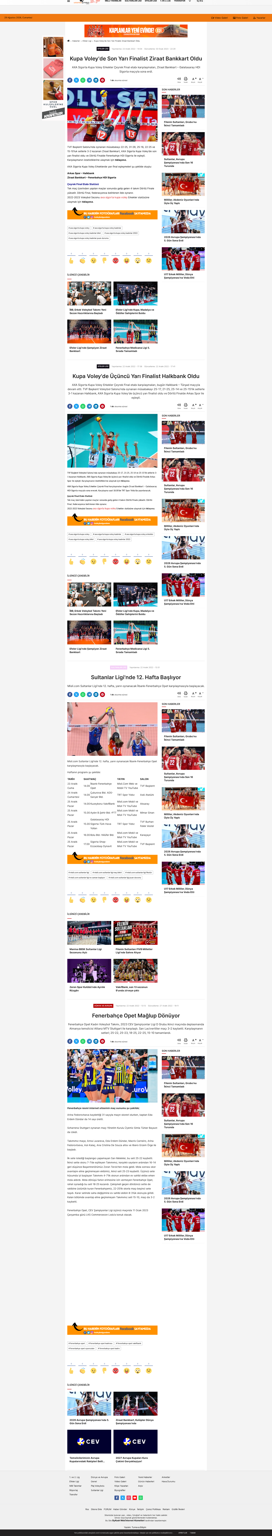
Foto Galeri (242, 17)
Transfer (73, 1494)
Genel (94, 1481)
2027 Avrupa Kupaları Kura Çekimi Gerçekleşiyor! (132, 1460)
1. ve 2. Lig (74, 1477)
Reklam (166, 1509)
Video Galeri (221, 17)
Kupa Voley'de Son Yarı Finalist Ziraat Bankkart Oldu (117, 41)
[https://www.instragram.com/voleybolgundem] (129, 1498)
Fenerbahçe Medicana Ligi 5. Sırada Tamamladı (133, 349)
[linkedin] (95, 80)
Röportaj (73, 1490)
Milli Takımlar (75, 1486)
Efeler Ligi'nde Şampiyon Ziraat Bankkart (88, 349)
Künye (132, 1509)
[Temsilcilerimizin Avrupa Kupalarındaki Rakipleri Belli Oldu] (89, 1442)
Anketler (166, 1477)
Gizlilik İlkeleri (178, 1509)
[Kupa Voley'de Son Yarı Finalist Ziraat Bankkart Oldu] (112, 114)
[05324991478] (141, 1498)
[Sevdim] (93, 256)
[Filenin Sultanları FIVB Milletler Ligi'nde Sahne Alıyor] (135, 933)
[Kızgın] (115, 256)
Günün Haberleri (146, 1481)
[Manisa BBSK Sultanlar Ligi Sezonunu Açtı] (89, 933)
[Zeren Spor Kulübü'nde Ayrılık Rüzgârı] (89, 971)
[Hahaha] (127, 256)
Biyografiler (119, 1490)
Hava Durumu (168, 1481)
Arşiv (140, 1486)
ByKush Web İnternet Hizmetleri (128, 1520)
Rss (87, 1509)
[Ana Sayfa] (68, 41)
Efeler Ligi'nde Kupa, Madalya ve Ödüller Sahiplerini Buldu (135, 311)
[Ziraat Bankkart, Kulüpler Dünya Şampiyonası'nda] (135, 1404)
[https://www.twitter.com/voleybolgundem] (123, 1498)
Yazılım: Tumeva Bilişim (135, 1527)
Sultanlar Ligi (97, 1490)
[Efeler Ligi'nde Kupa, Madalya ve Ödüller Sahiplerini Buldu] (135, 293)
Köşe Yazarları (121, 1486)
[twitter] (76, 80)
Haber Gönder (120, 1509)
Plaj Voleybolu (97, 1486)
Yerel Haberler (145, 1477)
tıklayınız (87, 201)
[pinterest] (102, 80)
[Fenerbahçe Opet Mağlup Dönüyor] (112, 1076)
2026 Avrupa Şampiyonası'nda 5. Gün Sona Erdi (89, 1422)
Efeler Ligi (87, 41)
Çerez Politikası (153, 1509)
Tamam (193, 1533)
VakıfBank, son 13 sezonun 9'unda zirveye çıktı (132, 989)
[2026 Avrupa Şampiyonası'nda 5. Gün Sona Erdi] (89, 1404)
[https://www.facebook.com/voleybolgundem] (116, 1498)
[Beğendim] (71, 256)
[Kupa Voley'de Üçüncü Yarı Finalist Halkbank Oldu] (112, 440)
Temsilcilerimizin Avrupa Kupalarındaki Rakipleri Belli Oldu (86, 1460)
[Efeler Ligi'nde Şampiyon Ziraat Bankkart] (89, 331)
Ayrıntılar (182, 1533)
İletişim (140, 1509)
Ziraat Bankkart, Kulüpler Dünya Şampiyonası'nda (135, 1422)
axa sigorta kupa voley (114, 197)
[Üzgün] (149, 256)
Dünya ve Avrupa (99, 1477)
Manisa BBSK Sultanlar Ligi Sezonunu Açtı (86, 951)
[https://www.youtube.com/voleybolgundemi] (135, 1498)
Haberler (76, 41)
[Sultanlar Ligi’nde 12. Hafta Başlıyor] (112, 729)
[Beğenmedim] (104, 256)
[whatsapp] (82, 80)
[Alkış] (82, 256)
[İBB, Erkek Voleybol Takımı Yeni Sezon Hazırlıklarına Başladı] (89, 293)
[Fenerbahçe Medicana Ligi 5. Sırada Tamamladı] (135, 331)
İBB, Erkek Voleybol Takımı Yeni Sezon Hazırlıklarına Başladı (88, 311)
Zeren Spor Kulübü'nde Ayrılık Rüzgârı (87, 989)
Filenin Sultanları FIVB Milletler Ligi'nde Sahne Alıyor (134, 951)
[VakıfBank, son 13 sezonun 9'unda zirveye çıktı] (135, 971)
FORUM (107, 1509)
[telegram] (89, 80)
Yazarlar (260, 17)
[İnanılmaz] (138, 256)
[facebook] (69, 80)
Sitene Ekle (96, 1509)
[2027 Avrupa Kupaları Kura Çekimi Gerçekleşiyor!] (135, 1442)
